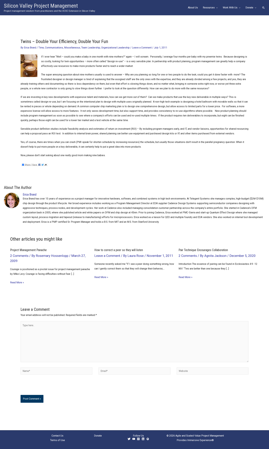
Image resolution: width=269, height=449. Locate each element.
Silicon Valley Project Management (41, 6)
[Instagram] (138, 438)
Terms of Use (57, 440)
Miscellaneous (72, 47)
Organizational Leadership (115, 47)
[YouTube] (133, 438)
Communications (54, 47)
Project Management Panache (28, 250)
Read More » (17, 282)
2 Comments (19, 256)
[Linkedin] (143, 438)
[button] (216, 7)
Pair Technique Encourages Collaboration (203, 250)
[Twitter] (129, 438)
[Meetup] (147, 438)
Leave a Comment (142, 47)
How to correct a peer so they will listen (118, 250)
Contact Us (57, 435)
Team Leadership (90, 47)
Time (41, 47)
